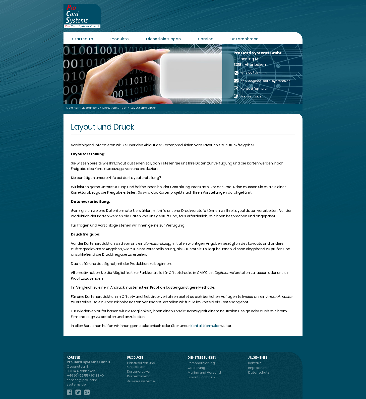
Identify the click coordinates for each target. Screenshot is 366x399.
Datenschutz (258, 372)
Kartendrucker (139, 371)
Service (205, 38)
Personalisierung (201, 363)
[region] (183, 74)
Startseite (82, 38)
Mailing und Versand (204, 372)
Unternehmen (245, 38)
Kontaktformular (205, 325)
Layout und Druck (201, 377)
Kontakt (254, 363)
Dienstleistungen (163, 38)
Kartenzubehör (139, 376)
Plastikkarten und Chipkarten (141, 365)
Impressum (257, 368)
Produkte (120, 38)
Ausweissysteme (141, 381)
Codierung (196, 368)
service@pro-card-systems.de (266, 81)
